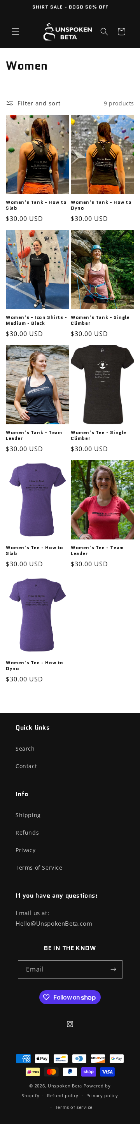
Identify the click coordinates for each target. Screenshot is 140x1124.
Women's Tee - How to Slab (34, 550)
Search (25, 748)
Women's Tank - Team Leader (34, 435)
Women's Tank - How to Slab (36, 205)
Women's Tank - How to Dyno (101, 205)
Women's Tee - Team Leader (97, 550)
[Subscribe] (113, 969)
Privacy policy (102, 1095)
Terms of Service (39, 867)
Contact (26, 766)
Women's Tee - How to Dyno (34, 666)
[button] (15, 31)
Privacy (25, 850)
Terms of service (74, 1107)
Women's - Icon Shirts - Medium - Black (36, 320)
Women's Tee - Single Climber (98, 435)
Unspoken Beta (65, 1086)
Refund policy (63, 1095)
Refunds (27, 832)
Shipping (28, 815)
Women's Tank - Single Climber (100, 320)
